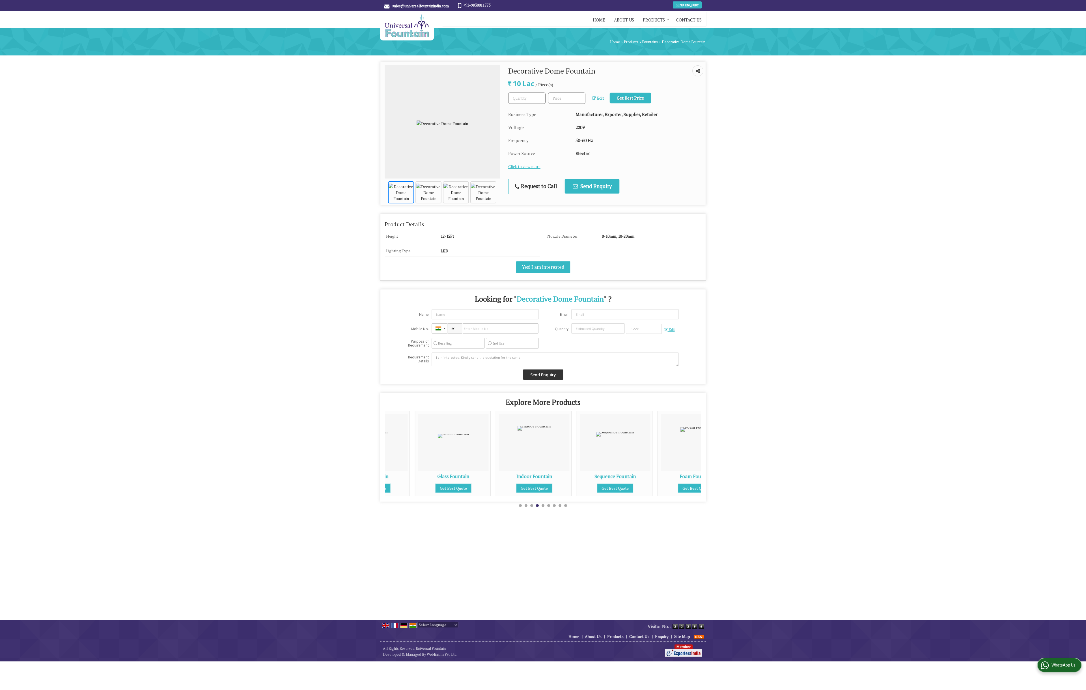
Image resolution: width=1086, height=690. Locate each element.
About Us (624, 20)
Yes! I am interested (543, 267)
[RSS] (699, 636)
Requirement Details (418, 359)
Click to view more (524, 166)
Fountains (650, 42)
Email (564, 314)
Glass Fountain (423, 476)
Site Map (682, 636)
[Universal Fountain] (407, 26)
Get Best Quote (423, 488)
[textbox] (566, 98)
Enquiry (662, 636)
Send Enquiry (687, 5)
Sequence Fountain (585, 476)
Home (599, 20)
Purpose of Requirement (418, 343)
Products (654, 20)
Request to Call (538, 186)
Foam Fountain (666, 476)
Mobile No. (420, 328)
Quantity (561, 328)
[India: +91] (439, 328)
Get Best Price (630, 98)
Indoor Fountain (504, 476)
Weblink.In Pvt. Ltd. (442, 654)
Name (424, 314)
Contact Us (689, 20)
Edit (600, 98)
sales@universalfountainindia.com (420, 5)
